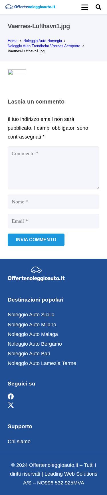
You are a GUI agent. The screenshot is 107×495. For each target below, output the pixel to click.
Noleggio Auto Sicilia (31, 314)
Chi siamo (19, 441)
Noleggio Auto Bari (29, 353)
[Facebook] (11, 396)
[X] (11, 405)
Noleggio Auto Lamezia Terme (42, 363)
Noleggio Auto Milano (32, 324)
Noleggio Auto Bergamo (35, 344)
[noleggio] (30, 7)
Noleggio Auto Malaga (33, 334)
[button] (84, 7)
